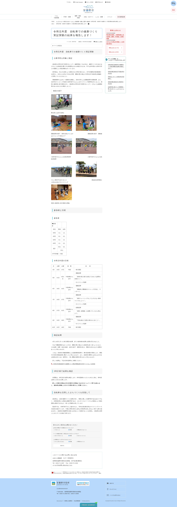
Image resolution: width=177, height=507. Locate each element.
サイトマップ (60, 500)
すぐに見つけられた (59, 441)
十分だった (57, 429)
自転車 (88, 21)
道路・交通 (82, 21)
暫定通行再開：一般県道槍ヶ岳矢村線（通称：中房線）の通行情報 (115, 36)
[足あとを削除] (88, 24)
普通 (71, 429)
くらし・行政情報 (75, 21)
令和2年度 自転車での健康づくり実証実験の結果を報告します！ (116, 66)
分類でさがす (66, 21)
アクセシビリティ (86, 500)
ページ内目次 (58, 45)
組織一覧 (112, 483)
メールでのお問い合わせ (115, 495)
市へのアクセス (113, 489)
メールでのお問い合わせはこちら (62, 465)
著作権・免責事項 (68, 500)
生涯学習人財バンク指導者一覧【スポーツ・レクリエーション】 (116, 88)
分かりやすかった (59, 435)
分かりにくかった (81, 435)
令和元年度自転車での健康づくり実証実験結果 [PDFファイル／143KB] (74, 364)
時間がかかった (81, 441)
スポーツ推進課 (57, 458)
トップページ (59, 21)
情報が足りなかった (82, 429)
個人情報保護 (77, 500)
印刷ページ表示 (98, 41)
